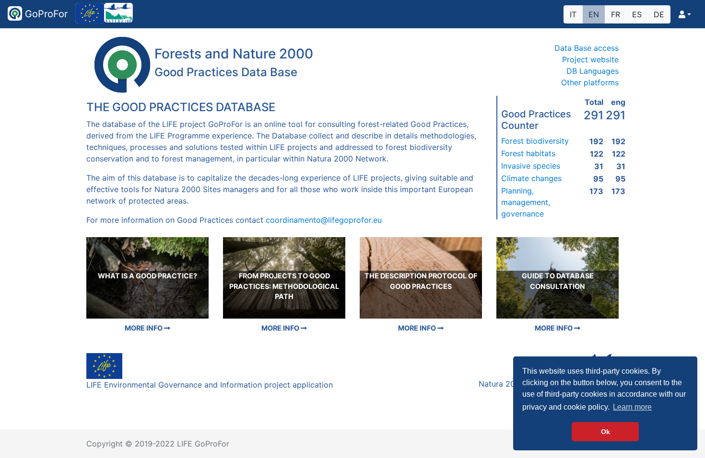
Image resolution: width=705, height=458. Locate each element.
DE (659, 14)
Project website (590, 59)
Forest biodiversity (535, 141)
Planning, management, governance (525, 202)
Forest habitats (528, 153)
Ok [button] (605, 431)
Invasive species (530, 166)
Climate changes (531, 178)
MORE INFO (144, 328)
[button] (684, 14)
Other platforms (590, 82)
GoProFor (45, 14)
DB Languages (592, 71)
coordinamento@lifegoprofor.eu (324, 220)
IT (573, 14)
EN (593, 14)
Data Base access (586, 48)
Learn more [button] (632, 407)
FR (615, 14)
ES (637, 14)
